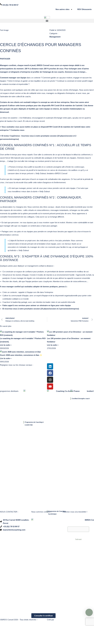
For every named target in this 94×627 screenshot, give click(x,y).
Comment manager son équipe (13, 78)
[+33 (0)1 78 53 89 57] (1, 4)
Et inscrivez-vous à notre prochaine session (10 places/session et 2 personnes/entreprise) (40, 309)
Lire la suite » (5, 345)
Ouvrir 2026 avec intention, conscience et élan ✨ (21, 355)
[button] (47, 21)
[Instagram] (50, 380)
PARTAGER (5, 59)
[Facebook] (50, 373)
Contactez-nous (18, 130)
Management (54, 37)
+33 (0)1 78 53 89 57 (10, 5)
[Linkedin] (50, 366)
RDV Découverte (84, 9)
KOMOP (57, 620)
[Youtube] (50, 386)
